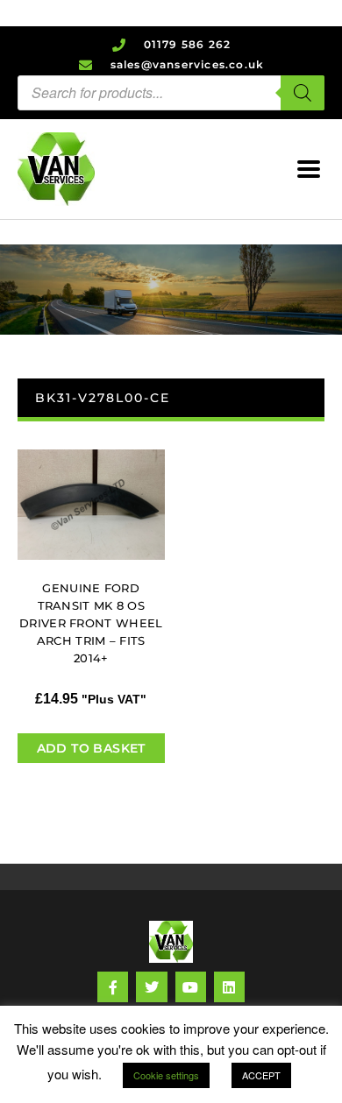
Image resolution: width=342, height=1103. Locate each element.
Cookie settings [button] (166, 1075)
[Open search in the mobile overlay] (171, 92)
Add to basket (91, 748)
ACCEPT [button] (261, 1075)
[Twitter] (151, 987)
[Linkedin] (229, 987)
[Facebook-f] (112, 987)
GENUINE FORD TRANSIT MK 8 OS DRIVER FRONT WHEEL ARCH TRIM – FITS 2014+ (90, 623)
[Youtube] (190, 987)
